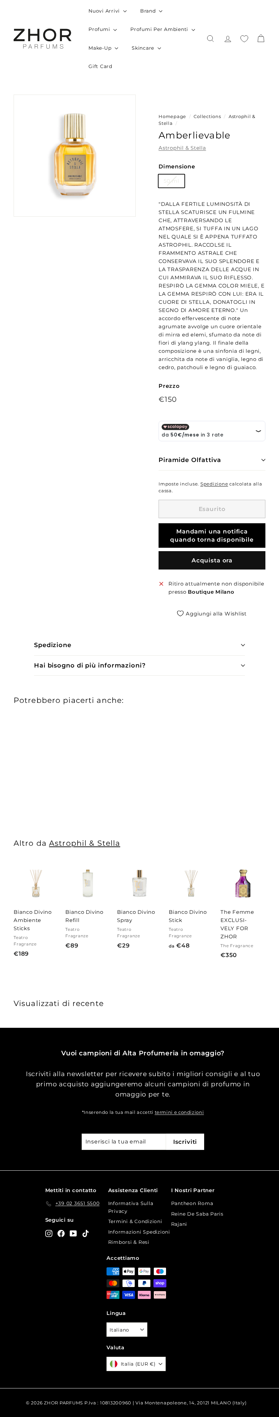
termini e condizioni (179, 1112)
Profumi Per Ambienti (160, 29)
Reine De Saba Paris (197, 1214)
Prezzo (169, 386)
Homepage (172, 116)
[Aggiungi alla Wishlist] (55, 894)
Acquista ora (212, 560)
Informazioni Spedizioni (139, 1232)
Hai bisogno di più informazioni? (90, 665)
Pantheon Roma (192, 1203)
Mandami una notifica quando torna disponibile (211, 535)
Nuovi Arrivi (104, 11)
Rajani (179, 1224)
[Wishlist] (244, 39)
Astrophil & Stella (182, 148)
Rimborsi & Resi (128, 1242)
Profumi (100, 29)
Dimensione (177, 166)
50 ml (171, 181)
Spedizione (214, 484)
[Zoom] (74, 155)
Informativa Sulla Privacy (130, 1207)
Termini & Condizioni (135, 1221)
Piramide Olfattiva (190, 460)
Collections (208, 116)
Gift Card (100, 66)
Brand (149, 11)
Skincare (144, 48)
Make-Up (100, 48)
